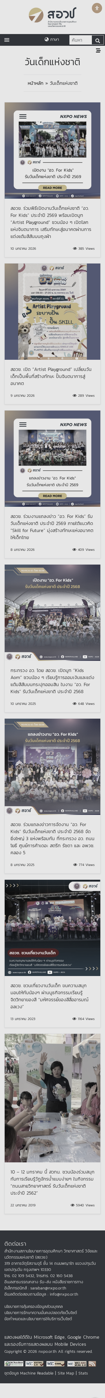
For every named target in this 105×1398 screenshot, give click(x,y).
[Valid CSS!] (56, 1363)
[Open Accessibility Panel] (97, 8)
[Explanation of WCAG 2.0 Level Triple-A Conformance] (77, 1363)
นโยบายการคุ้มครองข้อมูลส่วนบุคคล (33, 1307)
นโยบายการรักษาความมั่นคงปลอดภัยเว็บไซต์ (40, 1313)
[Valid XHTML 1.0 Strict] (35, 1363)
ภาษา (54, 39)
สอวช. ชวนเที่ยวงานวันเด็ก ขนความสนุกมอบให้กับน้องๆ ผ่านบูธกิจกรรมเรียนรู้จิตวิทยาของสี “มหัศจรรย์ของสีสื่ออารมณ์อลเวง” (49, 996)
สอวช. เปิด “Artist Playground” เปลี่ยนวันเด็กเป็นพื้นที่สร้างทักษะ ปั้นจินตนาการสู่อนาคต (51, 376)
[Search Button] (98, 40)
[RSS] (92, 1363)
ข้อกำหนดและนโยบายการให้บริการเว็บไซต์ (38, 1319)
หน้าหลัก (35, 83)
